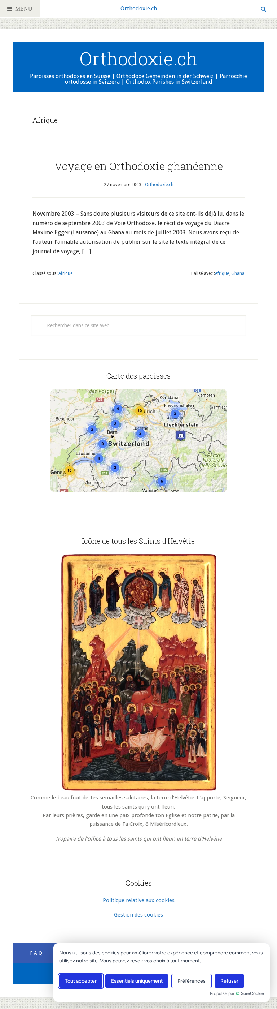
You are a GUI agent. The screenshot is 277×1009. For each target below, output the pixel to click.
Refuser (229, 981)
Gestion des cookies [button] (138, 914)
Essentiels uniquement (137, 981)
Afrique (65, 273)
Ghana (238, 273)
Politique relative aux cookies (139, 900)
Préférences (191, 981)
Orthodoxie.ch (138, 8)
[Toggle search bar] (263, 9)
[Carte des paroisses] (138, 440)
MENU (22, 9)
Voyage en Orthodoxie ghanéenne (138, 166)
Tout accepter (81, 981)
